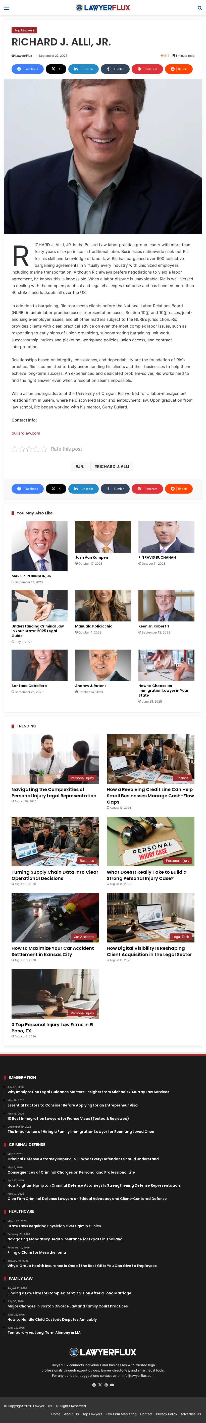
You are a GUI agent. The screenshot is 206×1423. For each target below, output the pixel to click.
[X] (100, 1385)
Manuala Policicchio (94, 626)
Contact (146, 1414)
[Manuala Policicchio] (103, 605)
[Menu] (6, 9)
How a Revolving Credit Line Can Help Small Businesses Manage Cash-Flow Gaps (150, 795)
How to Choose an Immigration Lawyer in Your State (163, 690)
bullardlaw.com (26, 433)
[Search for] (199, 9)
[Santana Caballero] (40, 665)
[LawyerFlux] (103, 8)
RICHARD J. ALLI (113, 466)
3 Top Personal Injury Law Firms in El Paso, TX (52, 1027)
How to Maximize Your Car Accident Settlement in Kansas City (53, 951)
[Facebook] (94, 1385)
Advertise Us (191, 1414)
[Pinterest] (106, 1385)
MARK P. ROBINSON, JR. (32, 575)
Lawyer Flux (42, 1406)
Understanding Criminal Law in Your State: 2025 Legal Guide (38, 631)
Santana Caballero (29, 685)
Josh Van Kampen (91, 557)
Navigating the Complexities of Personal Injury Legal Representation (54, 792)
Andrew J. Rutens (91, 685)
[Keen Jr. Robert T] (166, 605)
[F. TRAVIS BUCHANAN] (166, 537)
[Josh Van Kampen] (103, 537)
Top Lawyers (24, 30)
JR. (81, 466)
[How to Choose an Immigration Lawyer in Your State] (166, 665)
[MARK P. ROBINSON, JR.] (40, 546)
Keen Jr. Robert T (153, 626)
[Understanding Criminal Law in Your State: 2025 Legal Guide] (40, 605)
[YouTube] (112, 1385)
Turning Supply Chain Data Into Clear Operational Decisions (55, 875)
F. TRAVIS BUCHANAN (157, 557)
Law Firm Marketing (121, 1414)
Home (56, 1414)
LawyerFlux (23, 56)
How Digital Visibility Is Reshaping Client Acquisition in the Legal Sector (149, 951)
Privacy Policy (166, 1414)
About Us (71, 1414)
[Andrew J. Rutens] (103, 665)
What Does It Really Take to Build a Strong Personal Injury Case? (147, 875)
